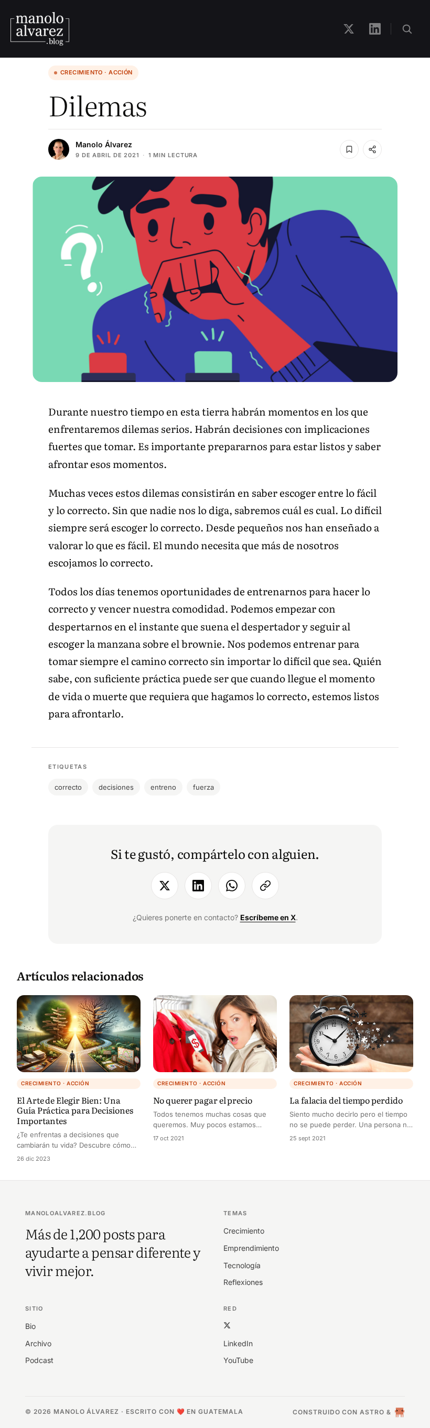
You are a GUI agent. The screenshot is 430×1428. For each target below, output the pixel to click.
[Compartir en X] (164, 885)
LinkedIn (238, 1343)
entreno (163, 787)
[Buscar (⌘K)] (407, 28)
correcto (68, 787)
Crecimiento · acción (96, 72)
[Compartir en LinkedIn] (198, 885)
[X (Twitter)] (227, 1325)
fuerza (203, 787)
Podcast (39, 1360)
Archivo (38, 1343)
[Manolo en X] (348, 28)
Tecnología (242, 1265)
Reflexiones (243, 1282)
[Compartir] (372, 149)
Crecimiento (243, 1230)
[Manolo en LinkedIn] (375, 28)
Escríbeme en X (268, 917)
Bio (30, 1326)
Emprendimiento (251, 1248)
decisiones (116, 787)
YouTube (238, 1360)
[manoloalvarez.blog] (39, 29)
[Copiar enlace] (265, 885)
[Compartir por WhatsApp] (231, 885)
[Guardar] (349, 149)
